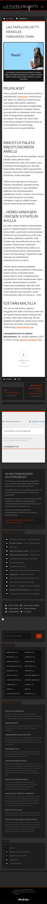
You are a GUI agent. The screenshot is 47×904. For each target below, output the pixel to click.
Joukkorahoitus (13, 666)
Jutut (19, 379)
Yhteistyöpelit (12, 694)
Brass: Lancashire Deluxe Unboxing (21, 582)
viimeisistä (22, 96)
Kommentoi (23, 19)
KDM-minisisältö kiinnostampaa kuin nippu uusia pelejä (25, 578)
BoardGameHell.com (26, 894)
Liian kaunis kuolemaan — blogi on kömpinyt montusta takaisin (25, 539)
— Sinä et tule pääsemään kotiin (25, 543)
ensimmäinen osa (24, 327)
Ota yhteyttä (13, 859)
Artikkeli (28, 652)
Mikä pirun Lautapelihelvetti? (19, 852)
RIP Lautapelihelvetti (16, 562)
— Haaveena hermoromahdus (26, 555)
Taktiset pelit (12, 675)
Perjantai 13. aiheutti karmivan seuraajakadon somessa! (25, 594)
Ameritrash (11, 652)
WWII (26, 689)
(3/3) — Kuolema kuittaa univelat (25, 590)
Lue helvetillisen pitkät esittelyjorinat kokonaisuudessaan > (19, 521)
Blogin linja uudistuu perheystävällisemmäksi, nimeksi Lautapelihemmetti (25, 570)
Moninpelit (11, 671)
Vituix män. (13, 547)
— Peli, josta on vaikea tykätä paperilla (26, 551)
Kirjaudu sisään (38, 421)
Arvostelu (11, 657)
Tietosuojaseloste (15, 863)
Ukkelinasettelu (13, 680)
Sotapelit (28, 671)
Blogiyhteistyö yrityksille (17, 856)
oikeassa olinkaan (27, 339)
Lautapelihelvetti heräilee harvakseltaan (23, 559)
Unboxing (10, 684)
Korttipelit (29, 666)
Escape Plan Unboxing (17, 566)
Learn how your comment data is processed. (17, 439)
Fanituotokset (12, 661)
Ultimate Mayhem (31, 680)
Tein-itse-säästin (31, 675)
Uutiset (8, 379)
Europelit (29, 657)
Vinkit (9, 689)
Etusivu (11, 848)
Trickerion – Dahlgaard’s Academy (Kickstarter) (25, 586)
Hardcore (29, 661)
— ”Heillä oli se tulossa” (21, 574)
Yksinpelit (28, 694)
